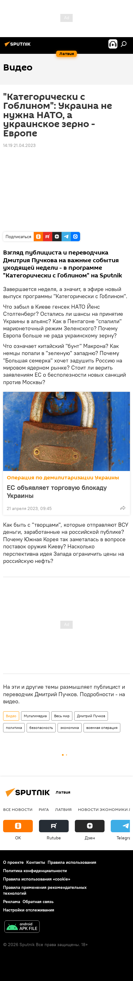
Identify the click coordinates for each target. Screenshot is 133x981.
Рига (44, 809)
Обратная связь (38, 901)
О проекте (13, 862)
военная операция (102, 727)
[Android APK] (22, 927)
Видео (11, 715)
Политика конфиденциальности (35, 870)
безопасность (41, 727)
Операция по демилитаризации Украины (63, 478)
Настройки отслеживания (28, 910)
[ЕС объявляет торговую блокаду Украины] (66, 431)
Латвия (63, 809)
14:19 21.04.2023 (19, 145)
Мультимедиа (35, 715)
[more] (123, 508)
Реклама (11, 901)
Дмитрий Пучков (91, 715)
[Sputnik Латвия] (18, 46)
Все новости (17, 809)
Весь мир (62, 715)
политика (14, 727)
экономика (69, 727)
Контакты (35, 862)
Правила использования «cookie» (36, 879)
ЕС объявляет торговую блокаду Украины (57, 491)
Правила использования (72, 862)
